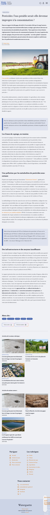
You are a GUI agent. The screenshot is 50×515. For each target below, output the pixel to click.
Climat (31, 458)
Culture (31, 472)
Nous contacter (16, 465)
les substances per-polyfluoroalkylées (11, 212)
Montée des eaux (33, 460)
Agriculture (32, 465)
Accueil (14, 455)
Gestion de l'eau (33, 462)
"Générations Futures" (31, 179)
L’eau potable (5, 78)
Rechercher (15, 460)
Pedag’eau (31, 469)
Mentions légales (25, 509)
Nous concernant (16, 462)
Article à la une (16, 458)
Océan (30, 455)
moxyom (27, 512)
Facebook (22, 492)
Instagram (22, 489)
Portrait (31, 474)
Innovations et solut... (35, 467)
